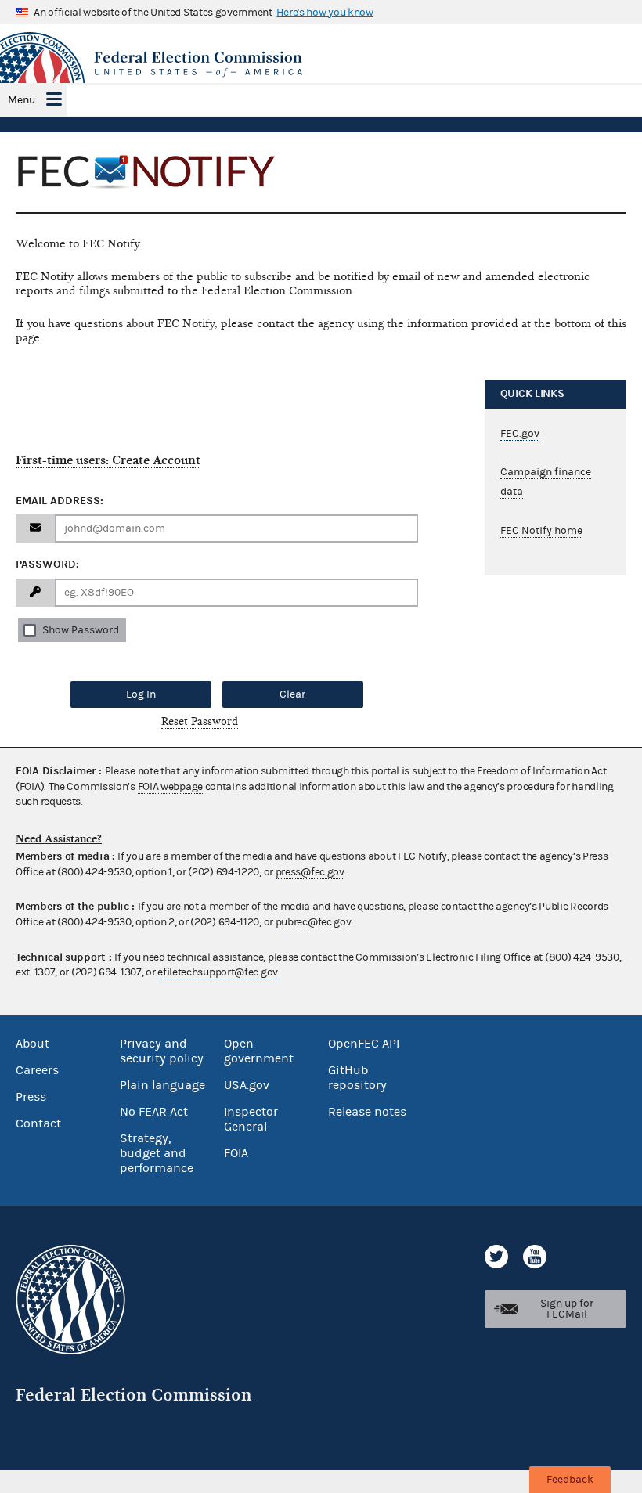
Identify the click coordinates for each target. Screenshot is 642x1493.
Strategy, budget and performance (156, 1153)
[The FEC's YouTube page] (534, 1256)
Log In (141, 694)
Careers (37, 1070)
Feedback (569, 1479)
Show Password (80, 630)
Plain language (162, 1085)
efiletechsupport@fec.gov (217, 972)
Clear (292, 694)
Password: (47, 564)
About (32, 1044)
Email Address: (59, 500)
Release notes (367, 1112)
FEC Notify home (541, 531)
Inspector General (251, 1119)
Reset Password (199, 721)
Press (31, 1097)
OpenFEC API (363, 1044)
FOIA (236, 1153)
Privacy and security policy (162, 1051)
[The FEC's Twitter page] (496, 1256)
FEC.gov (519, 433)
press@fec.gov (310, 872)
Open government (259, 1051)
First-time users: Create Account (108, 460)
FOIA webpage (170, 787)
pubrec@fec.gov (314, 922)
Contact (38, 1123)
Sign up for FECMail (566, 1309)
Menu (21, 100)
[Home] (321, 64)
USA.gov (246, 1085)
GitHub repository (357, 1077)
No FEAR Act (154, 1112)
